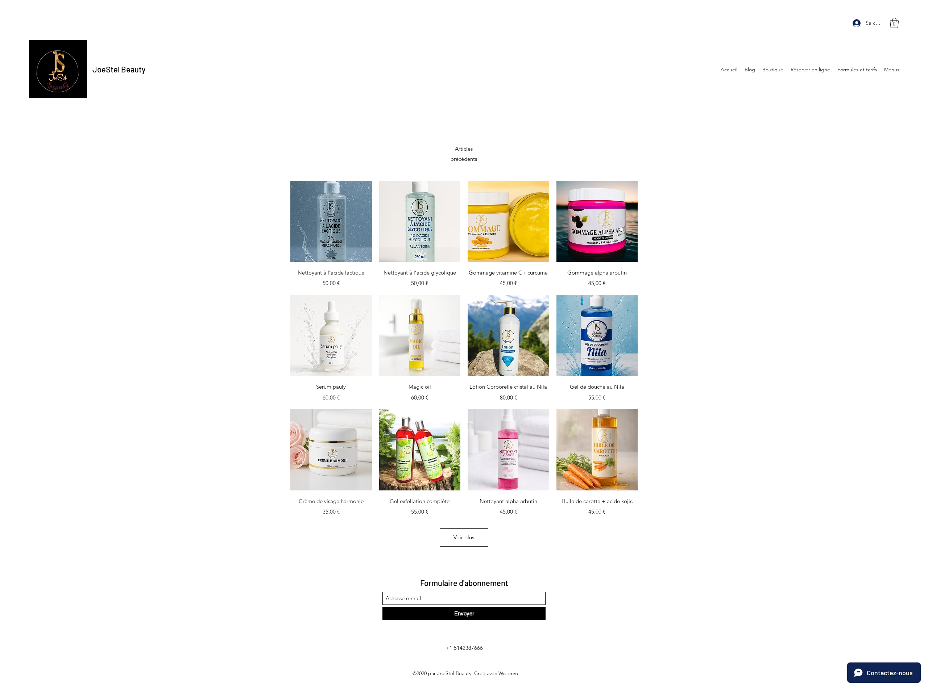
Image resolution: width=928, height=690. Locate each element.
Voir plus (463, 537)
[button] (894, 23)
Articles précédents (464, 153)
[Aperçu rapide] (331, 221)
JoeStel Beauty (118, 69)
